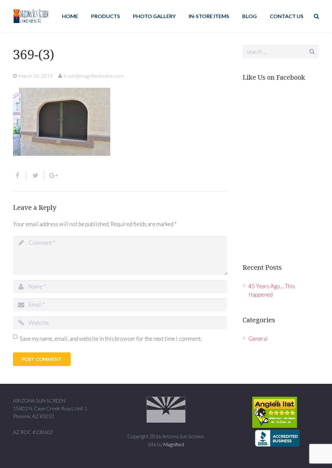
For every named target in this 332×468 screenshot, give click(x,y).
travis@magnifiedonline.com (94, 76)
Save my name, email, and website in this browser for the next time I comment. (111, 338)
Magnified (173, 444)
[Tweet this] (35, 175)
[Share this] (19, 175)
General (258, 338)
